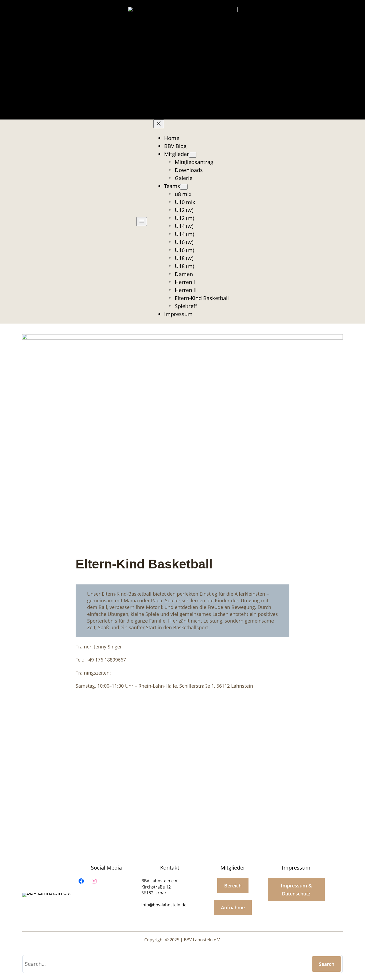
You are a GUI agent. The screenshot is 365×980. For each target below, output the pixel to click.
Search (326, 964)
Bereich (233, 885)
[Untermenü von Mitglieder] (192, 155)
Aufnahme (233, 907)
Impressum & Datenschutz (296, 889)
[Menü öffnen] (141, 221)
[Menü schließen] (158, 123)
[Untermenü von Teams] (184, 187)
